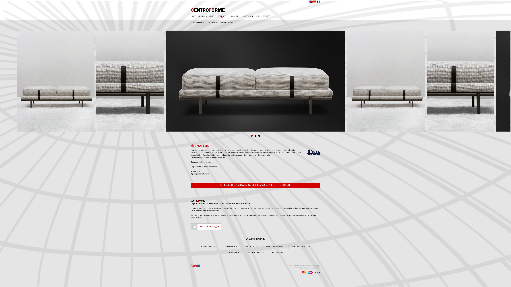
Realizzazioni (247, 16)
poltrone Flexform (255, 252)
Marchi (212, 16)
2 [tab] (255, 136)
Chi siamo (202, 16)
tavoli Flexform (230, 246)
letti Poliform (252, 246)
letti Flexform (278, 252)
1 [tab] (252, 136)
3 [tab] (259, 136)
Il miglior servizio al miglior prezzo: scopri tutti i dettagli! (255, 185)
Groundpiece (233, 252)
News (258, 16)
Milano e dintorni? (274, 246)
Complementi (212, 23)
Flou (222, 23)
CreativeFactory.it (315, 269)
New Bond (229, 23)
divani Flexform (208, 246)
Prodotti (222, 16)
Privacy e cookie (305, 269)
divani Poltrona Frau (300, 246)
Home (193, 16)
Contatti (266, 16)
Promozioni (234, 16)
